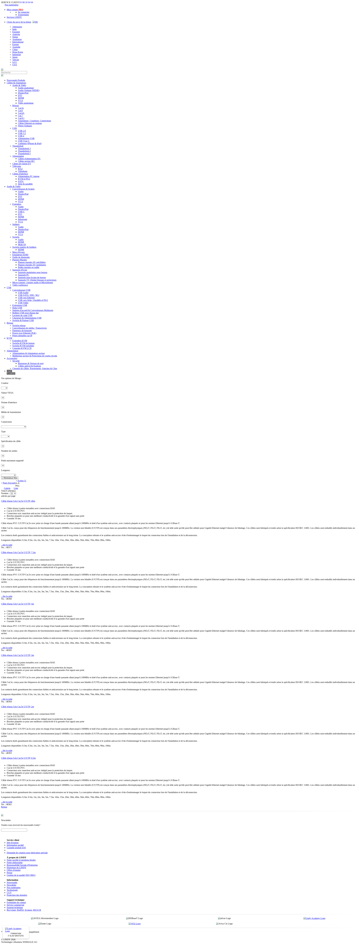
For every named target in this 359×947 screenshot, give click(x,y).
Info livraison (13, 842)
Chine (15, 49)
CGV (9, 892)
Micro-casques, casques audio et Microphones (32, 282)
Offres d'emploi (13, 870)
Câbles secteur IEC (26, 161)
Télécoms (16, 166)
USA (14, 64)
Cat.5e (21, 108)
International (17, 42)
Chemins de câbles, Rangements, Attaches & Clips (34, 368)
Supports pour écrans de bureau (32, 277)
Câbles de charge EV (21, 163)
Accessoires (12, 358)
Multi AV (22, 244)
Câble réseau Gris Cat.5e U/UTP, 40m (18, 501)
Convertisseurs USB (21, 290)
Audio (21, 191)
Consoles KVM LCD (22, 348)
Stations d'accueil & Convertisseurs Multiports (32, 310)
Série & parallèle (25, 184)
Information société (15, 845)
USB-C (21, 212)
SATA (21, 181)
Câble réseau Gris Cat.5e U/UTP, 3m (17, 655)
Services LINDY (14, 17)
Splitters (15, 224)
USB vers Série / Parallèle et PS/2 (33, 300)
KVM (9, 338)
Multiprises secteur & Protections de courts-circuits (34, 356)
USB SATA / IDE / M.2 (28, 295)
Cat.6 (20, 110)
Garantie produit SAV (16, 847)
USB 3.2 (22, 133)
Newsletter (11, 885)
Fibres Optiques (25, 126)
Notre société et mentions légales (21, 860)
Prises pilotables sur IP (22, 335)
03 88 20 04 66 (26, 2)
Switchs (15, 237)
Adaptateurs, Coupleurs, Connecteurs (34, 121)
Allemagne (17, 27)
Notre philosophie (15, 862)
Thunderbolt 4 (24, 151)
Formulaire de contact (16, 902)
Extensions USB (19, 305)
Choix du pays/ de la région (19, 22)
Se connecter (23, 12)
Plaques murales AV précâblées (32, 262)
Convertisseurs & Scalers (23, 189)
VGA (20, 100)
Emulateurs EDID (20, 254)
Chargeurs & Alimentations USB (27, 318)
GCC (14, 62)
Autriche (16, 34)
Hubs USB (17, 308)
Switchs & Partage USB (23, 320)
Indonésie (16, 54)
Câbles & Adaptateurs (16, 83)
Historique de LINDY (16, 867)
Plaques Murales (19, 260)
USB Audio (23, 292)
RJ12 (20, 169)
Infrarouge (22, 219)
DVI (20, 95)
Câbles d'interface (20, 174)
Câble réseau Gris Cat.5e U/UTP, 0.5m (18, 758)
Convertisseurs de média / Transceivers (29, 328)
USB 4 (21, 136)
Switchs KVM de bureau (23, 343)
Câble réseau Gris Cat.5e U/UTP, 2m (17, 706)
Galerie (7, 488)
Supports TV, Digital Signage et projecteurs (37, 280)
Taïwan (15, 59)
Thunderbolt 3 (24, 148)
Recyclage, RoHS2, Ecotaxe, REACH (24, 910)
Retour (4, 807)
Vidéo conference (20, 285)
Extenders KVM (19, 340)
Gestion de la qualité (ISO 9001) (21, 875)
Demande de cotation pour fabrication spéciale (27, 852)
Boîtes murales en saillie (28, 267)
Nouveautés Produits (16, 80)
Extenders (16, 204)
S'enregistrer (23, 14)
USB (14, 128)
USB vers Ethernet (26, 297)
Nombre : (5, 493)
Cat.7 (20, 115)
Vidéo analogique (26, 103)
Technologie (12, 890)
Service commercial (15, 905)
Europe (15, 44)
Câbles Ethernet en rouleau (30, 123)
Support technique (15, 907)
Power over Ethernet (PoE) (24, 333)
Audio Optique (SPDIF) (28, 90)
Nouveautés (12, 882)
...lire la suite (6, 545)
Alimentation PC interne (28, 176)
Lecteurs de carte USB (22, 315)
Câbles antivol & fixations (29, 366)
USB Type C (24, 141)
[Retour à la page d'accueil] (2, 70)
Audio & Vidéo (19, 85)
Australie (16, 47)
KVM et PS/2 (24, 179)
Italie (14, 29)
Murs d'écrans (18, 252)
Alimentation (18, 156)
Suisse (15, 37)
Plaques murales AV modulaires (32, 265)
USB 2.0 (22, 131)
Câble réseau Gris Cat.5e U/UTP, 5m (17, 604)
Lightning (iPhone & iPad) (30, 143)
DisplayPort (23, 93)
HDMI (21, 98)
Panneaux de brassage (22, 330)
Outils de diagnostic (21, 257)
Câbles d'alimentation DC (29, 158)
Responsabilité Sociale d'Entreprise (22, 865)
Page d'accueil (9, 483)
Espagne (16, 32)
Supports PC (23, 275)
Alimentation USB (26, 138)
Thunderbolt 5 (24, 153)
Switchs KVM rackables (23, 346)
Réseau (15, 105)
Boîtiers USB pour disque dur (25, 313)
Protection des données (17, 895)
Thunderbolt (17, 146)
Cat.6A (21, 113)
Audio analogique (26, 88)
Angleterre (17, 39)
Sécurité (15, 361)
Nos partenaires (11, 5)
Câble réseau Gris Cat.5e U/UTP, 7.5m (18, 552)
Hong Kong (17, 52)
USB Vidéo (23, 303)
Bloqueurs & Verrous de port (30, 363)
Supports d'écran (19, 270)
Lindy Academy (11, 372)
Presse (9, 872)
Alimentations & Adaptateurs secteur (28, 353)
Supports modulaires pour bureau (32, 272)
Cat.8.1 (21, 118)
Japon (15, 57)
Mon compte (15, 9)
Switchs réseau (19, 325)
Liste (16, 488)
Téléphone (22, 171)
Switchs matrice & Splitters (24, 247)
